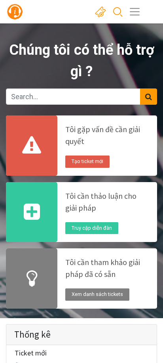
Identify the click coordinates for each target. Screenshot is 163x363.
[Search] (148, 96)
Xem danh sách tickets (97, 294)
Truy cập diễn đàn (92, 228)
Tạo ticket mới (87, 161)
